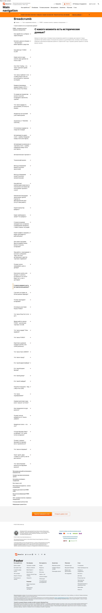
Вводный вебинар (69, 567)
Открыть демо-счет (61, 514)
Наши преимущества (83, 567)
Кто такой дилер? (19, 375)
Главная (17, 22)
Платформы (35, 7)
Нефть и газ (42, 574)
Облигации (42, 578)
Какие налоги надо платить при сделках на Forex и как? (21, 58)
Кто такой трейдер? (20, 381)
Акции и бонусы (18, 575)
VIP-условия (17, 573)
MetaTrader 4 (30, 569)
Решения (29, 581)
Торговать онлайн (31, 565)
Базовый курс (68, 565)
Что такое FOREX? (19, 337)
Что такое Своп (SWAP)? (21, 352)
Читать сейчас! (76, 14)
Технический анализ (20, 160)
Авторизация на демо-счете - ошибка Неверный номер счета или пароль (21, 137)
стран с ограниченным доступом (61, 597)
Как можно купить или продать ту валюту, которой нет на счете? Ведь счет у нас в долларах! (20, 276)
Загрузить (29, 578)
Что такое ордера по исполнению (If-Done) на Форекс (21, 106)
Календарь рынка (56, 571)
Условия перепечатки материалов (70, 536)
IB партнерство (81, 578)
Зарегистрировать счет (42, 514)
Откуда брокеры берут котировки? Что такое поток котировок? (21, 433)
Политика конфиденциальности (70, 538)
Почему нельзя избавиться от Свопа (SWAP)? (20, 417)
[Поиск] (98, 4)
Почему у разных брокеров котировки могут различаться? (20, 442)
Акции (40, 565)
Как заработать (25, 7)
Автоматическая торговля (22, 154)
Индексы (41, 567)
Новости (80, 589)
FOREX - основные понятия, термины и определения (52, 22)
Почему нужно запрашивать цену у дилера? (20, 266)
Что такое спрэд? (19, 357)
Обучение (69, 7)
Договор (80, 575)
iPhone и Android (31, 567)
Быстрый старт (17, 567)
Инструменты (54, 7)
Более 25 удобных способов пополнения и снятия (70, 531)
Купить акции (17, 565)
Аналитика (62, 7)
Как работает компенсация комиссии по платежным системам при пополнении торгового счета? (22, 187)
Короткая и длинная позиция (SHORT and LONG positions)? (20, 344)
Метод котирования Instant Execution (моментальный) (20, 176)
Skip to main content (5, 1)
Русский (93, 4)
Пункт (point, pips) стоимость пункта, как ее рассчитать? (21, 456)
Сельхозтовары (43, 576)
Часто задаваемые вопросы (29, 22)
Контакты (80, 573)
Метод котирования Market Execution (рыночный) (20, 167)
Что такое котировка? (20, 449)
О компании (80, 565)
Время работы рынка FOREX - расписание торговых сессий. (20, 323)
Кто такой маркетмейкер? (21, 363)
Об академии (68, 573)
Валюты (41, 569)
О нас (75, 7)
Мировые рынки (56, 565)
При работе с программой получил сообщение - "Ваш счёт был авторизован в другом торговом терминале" (21, 255)
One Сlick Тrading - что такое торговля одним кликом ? (20, 67)
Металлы (41, 572)
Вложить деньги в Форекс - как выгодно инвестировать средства (21, 42)
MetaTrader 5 (30, 572)
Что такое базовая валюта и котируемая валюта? (20, 465)
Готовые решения (44, 7)
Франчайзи (80, 587)
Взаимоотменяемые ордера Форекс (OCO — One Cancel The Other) (21, 87)
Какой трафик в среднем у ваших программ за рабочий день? (22, 234)
